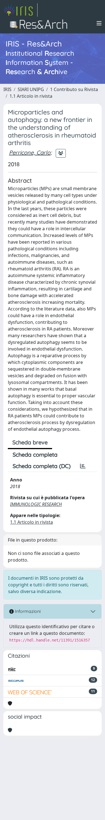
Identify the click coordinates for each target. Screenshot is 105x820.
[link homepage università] (40, 23)
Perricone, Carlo (29, 152)
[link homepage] (20, 10)
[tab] (82, 466)
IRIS (7, 89)
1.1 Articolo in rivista (31, 96)
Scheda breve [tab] (30, 442)
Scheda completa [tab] (35, 454)
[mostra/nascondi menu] (99, 23)
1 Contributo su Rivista (74, 89)
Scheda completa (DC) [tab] (42, 465)
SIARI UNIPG (31, 89)
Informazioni (27, 611)
